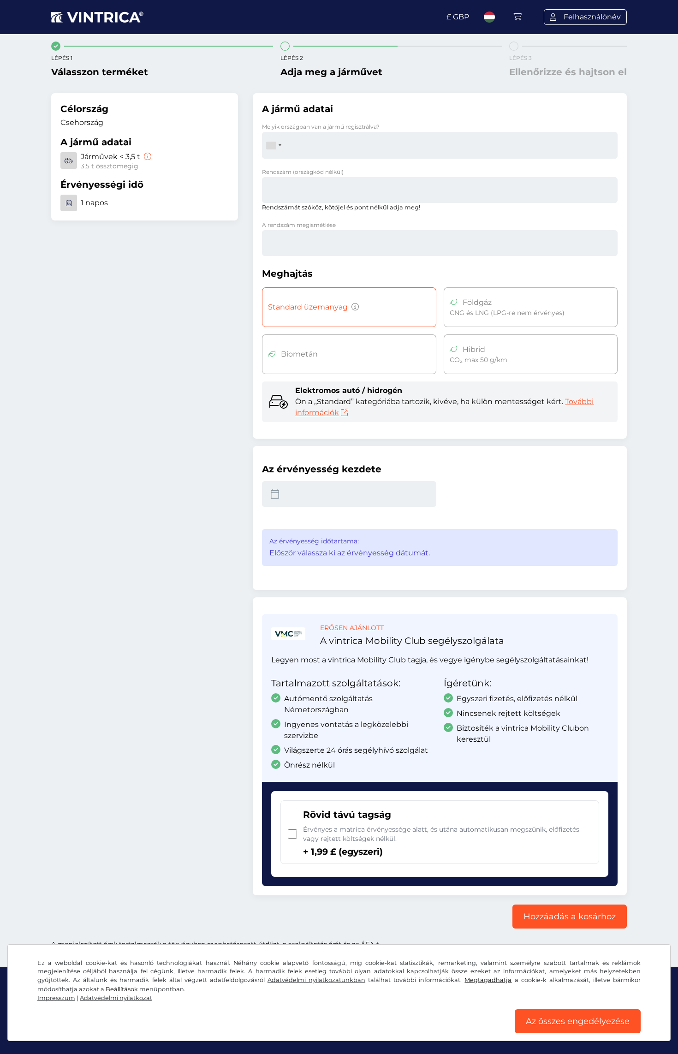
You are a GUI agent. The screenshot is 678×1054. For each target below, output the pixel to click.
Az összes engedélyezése (578, 1021)
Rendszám (303, 171)
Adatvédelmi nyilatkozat (116, 997)
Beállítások (122, 989)
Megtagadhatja (487, 980)
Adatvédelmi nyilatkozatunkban (316, 980)
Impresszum (56, 997)
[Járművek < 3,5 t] (146, 156)
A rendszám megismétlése (299, 224)
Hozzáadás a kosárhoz (569, 916)
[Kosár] (517, 16)
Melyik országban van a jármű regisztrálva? (321, 126)
